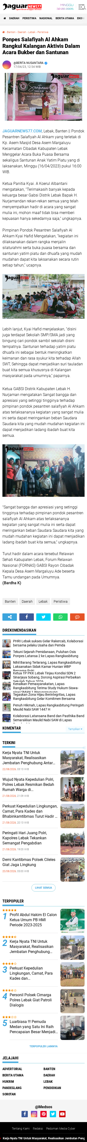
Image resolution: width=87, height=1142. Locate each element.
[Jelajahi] (81, 6)
